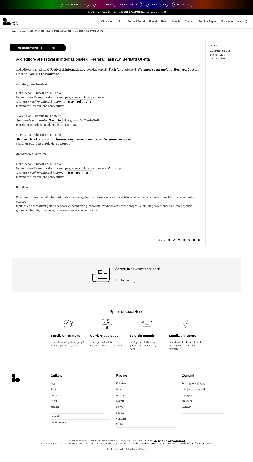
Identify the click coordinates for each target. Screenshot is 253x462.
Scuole (176, 21)
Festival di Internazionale (67, 69)
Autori (120, 395)
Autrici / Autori (136, 21)
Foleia (143, 449)
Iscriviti (125, 280)
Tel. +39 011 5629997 (194, 383)
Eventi (153, 21)
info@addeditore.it (193, 389)
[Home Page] (11, 21)
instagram (188, 395)
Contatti (189, 21)
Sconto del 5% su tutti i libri (102, 11)
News (164, 21)
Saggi (54, 383)
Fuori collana (59, 422)
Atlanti (55, 407)
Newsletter (227, 21)
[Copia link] (199, 240)
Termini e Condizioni (139, 443)
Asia (53, 389)
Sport (54, 401)
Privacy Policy (157, 443)
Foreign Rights (208, 21)
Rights (120, 424)
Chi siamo (107, 21)
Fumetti (55, 395)
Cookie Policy (173, 443)
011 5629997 (159, 440)
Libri (120, 21)
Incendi (55, 416)
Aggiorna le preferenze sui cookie (196, 443)
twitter (186, 407)
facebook (187, 401)
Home (14, 31)
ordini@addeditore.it (190, 342)
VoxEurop (63, 143)
